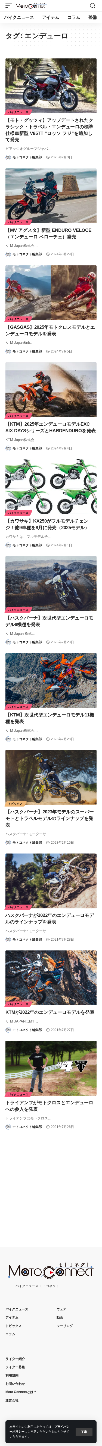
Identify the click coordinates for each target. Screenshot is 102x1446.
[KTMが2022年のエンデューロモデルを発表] (51, 977)
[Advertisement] (51, 1184)
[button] (84, 1432)
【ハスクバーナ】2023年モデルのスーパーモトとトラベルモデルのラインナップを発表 (49, 818)
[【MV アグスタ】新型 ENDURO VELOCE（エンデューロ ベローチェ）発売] (51, 195)
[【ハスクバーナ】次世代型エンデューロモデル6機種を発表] (51, 583)
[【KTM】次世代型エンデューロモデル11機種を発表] (51, 680)
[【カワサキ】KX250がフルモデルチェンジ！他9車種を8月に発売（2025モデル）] (51, 486)
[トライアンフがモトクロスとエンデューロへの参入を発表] (51, 1068)
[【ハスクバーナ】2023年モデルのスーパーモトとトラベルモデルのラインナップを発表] (51, 777)
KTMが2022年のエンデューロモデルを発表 (49, 1012)
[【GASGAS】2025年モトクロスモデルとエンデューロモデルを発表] (51, 292)
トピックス (15, 803)
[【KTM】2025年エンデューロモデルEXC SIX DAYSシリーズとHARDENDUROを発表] (51, 389)
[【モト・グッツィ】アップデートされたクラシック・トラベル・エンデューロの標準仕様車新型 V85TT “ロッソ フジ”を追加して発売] (51, 85)
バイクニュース (18, 112)
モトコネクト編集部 (27, 157)
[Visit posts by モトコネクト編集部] (8, 157)
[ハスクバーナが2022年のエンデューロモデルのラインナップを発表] (51, 881)
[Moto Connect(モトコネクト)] (31, 6)
